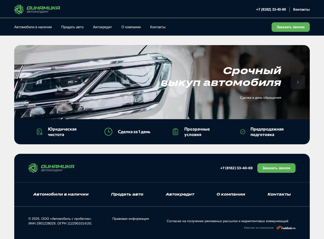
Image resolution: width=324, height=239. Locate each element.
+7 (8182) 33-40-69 (271, 9)
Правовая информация (130, 218)
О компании (131, 27)
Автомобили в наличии (33, 27)
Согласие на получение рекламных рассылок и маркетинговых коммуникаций (227, 221)
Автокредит (102, 27)
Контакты (301, 9)
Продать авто (72, 27)
